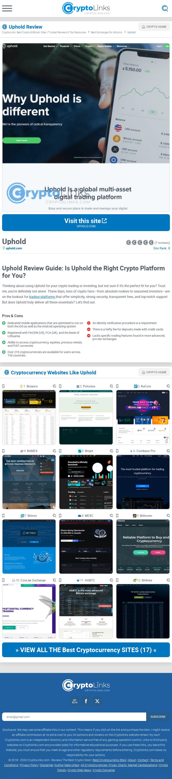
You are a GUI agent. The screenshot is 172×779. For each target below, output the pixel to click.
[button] (7, 8)
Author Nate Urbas (67, 765)
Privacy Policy (29, 765)
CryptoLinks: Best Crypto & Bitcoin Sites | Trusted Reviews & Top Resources (44, 32)
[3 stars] (140, 242)
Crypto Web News (79, 770)
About (132, 760)
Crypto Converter (104, 770)
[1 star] (129, 242)
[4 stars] (146, 242)
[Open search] (165, 8)
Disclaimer (46, 765)
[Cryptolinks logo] (86, 8)
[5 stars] (151, 242)
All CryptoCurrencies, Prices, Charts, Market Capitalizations (119, 765)
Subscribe (158, 717)
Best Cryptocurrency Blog (109, 760)
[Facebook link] (86, 701)
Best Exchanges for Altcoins (106, 32)
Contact (143, 760)
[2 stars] (134, 242)
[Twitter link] (97, 701)
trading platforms (42, 296)
